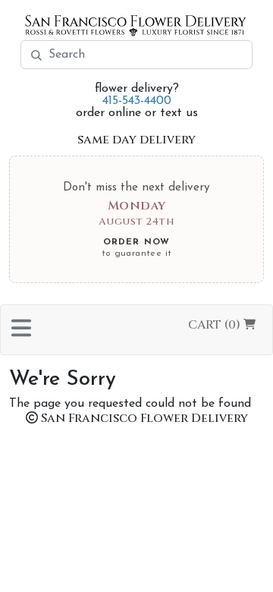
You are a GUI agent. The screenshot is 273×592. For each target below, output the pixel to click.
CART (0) (215, 324)
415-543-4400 (136, 101)
